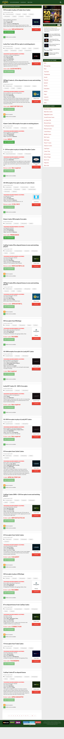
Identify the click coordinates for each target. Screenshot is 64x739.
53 (32, 715)
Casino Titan (47, 151)
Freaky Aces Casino (9, 14)
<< (9, 715)
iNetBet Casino (47, 134)
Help (52, 721)
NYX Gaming (7, 191)
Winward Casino (48, 128)
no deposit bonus (18, 86)
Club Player (46, 148)
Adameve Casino (48, 145)
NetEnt (25, 14)
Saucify (45, 85)
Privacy (59, 721)
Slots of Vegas (47, 157)
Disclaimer (55, 721)
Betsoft (24, 48)
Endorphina (46, 88)
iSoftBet (14, 16)
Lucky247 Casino (9, 355)
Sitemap (48, 721)
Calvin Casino (8, 455)
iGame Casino (8, 127)
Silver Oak (46, 165)
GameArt (46, 97)
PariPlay (35, 325)
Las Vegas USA (47, 120)
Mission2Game (47, 123)
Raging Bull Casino (48, 114)
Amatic (45, 77)
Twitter (32, 722)
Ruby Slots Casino (48, 111)
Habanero (46, 100)
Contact (45, 721)
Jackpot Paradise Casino (10, 153)
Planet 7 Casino (47, 142)
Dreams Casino (47, 109)
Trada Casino (8, 648)
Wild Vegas (46, 140)
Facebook (26, 722)
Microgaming (7, 16)
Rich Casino (46, 137)
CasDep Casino (9, 250)
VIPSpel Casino (9, 86)
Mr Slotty (31, 14)
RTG (45, 63)
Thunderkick (47, 74)
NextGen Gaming (32, 189)
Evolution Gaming (8, 189)
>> (35, 715)
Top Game (46, 71)
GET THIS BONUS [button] (9, 32)
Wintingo (7, 325)
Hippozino (46, 162)
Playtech (12, 253)
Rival (45, 68)
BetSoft (46, 83)
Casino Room (8, 187)
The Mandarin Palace (49, 125)
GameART (36, 48)
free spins (30, 2)
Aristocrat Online (24, 187)
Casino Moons (47, 131)
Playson (28, 16)
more (59, 25)
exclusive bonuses (14, 2)
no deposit (23, 2)
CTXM (13, 88)
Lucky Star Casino (9, 48)
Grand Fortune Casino (49, 117)
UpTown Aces (47, 154)
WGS (45, 102)
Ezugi (45, 94)
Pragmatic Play (28, 50)
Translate (33, 725)
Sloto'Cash (46, 160)
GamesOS (21, 16)
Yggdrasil (14, 191)
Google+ (38, 722)
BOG (30, 48)
